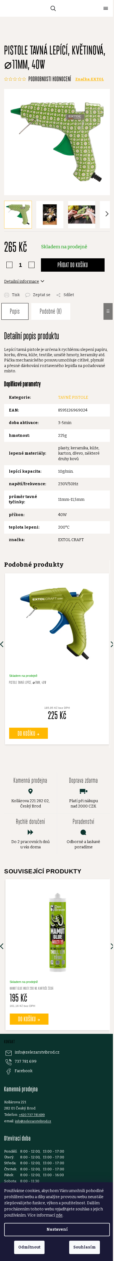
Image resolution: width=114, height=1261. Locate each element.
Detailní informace (21, 281)
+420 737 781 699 (32, 1115)
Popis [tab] (15, 311)
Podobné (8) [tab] (51, 311)
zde (59, 1215)
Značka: (89, 79)
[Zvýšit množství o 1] (9, 265)
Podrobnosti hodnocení (49, 79)
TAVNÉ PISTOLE (73, 397)
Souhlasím (84, 1247)
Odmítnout (29, 1247)
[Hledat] (52, 8)
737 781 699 (26, 1061)
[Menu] (106, 8)
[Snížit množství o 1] (31, 265)
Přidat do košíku (73, 265)
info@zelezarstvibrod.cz (37, 1052)
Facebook (23, 1071)
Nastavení (57, 1229)
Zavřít (59, 292)
